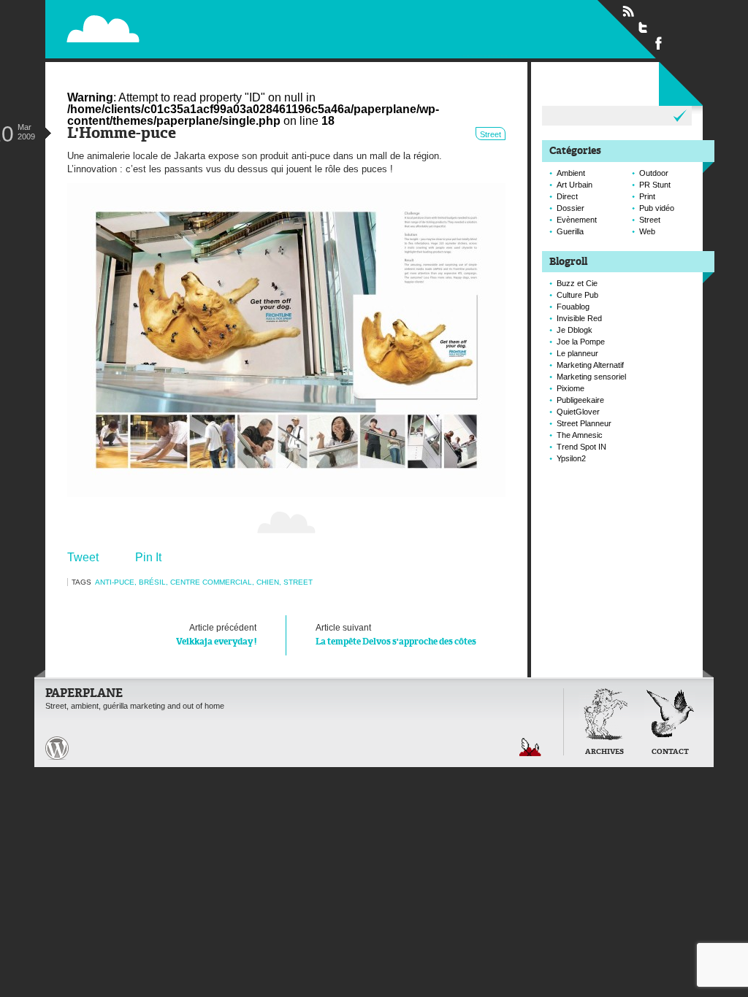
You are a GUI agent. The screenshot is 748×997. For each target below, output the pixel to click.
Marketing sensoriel (591, 376)
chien (267, 582)
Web (647, 231)
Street (490, 134)
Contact (670, 752)
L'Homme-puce (121, 134)
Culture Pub (577, 294)
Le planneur (577, 353)
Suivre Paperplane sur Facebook (659, 42)
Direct (567, 196)
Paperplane (195, 28)
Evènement (577, 219)
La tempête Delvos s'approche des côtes (396, 635)
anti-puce (114, 582)
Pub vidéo (656, 208)
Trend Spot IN (581, 446)
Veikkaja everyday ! (216, 635)
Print (647, 196)
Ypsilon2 (571, 458)
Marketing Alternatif (590, 365)
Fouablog (573, 306)
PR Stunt (655, 184)
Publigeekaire (580, 400)
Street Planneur (584, 423)
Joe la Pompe (581, 341)
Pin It (148, 557)
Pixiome (570, 388)
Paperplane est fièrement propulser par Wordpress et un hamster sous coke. (57, 748)
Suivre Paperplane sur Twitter (643, 27)
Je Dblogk (574, 330)
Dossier (570, 208)
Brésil (152, 582)
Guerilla (570, 231)
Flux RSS (628, 11)
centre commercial (211, 582)
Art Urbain (574, 184)
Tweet (83, 557)
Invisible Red (579, 318)
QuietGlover (578, 411)
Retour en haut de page (530, 747)
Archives (604, 752)
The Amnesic (580, 435)
